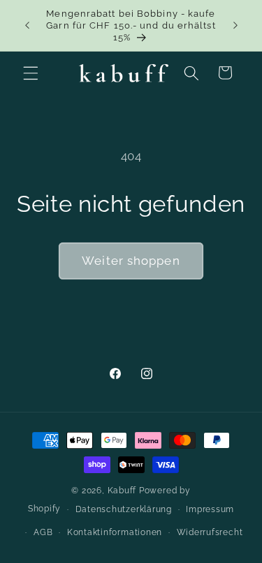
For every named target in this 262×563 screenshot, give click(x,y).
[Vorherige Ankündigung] (27, 25)
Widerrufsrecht (210, 532)
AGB (43, 532)
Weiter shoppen (131, 261)
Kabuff (122, 490)
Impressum (210, 509)
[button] (31, 72)
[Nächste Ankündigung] (235, 25)
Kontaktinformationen (114, 532)
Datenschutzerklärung (123, 509)
